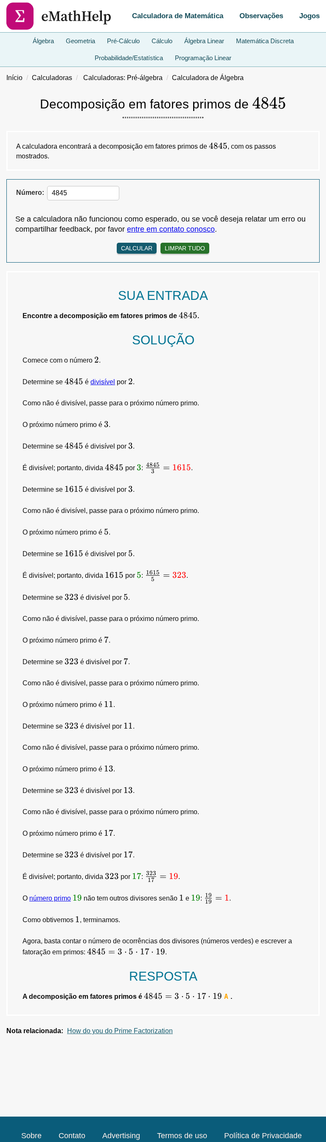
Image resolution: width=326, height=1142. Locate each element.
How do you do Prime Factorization (120, 1030)
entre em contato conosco (171, 229)
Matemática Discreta (265, 40)
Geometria (80, 40)
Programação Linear (203, 57)
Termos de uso (182, 1135)
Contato (72, 1135)
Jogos (309, 16)
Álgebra (43, 40)
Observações (261, 16)
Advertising (121, 1135)
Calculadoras (52, 77)
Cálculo (162, 40)
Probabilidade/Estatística (129, 57)
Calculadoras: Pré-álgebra (123, 77)
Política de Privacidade (263, 1135)
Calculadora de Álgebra (208, 77)
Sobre (31, 1135)
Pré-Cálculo (123, 40)
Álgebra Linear (204, 40)
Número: (30, 192)
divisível (102, 381)
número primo (50, 898)
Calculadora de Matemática (177, 16)
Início (14, 77)
